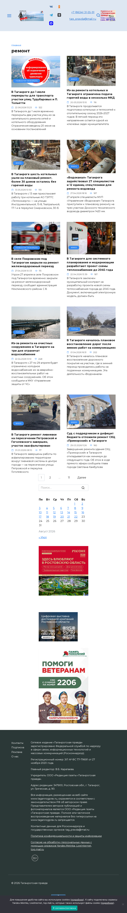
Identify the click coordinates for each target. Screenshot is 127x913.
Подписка (17, 747)
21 (68, 516)
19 (54, 516)
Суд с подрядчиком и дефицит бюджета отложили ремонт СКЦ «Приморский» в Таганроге (91, 437)
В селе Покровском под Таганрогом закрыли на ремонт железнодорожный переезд (35, 262)
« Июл (43, 537)
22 (76, 516)
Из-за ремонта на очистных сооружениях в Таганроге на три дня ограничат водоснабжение (32, 349)
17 (40, 516)
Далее (81, 477)
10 (40, 512)
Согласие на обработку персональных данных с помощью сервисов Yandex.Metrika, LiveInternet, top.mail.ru (61, 846)
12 (54, 512)
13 (61, 512)
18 (47, 516)
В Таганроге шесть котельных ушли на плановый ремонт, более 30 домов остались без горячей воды (34, 179)
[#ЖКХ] (91, 83)
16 (83, 512)
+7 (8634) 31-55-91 (82, 12)
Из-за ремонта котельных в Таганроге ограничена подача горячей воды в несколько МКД (91, 94)
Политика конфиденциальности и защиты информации (66, 836)
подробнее (77, 899)
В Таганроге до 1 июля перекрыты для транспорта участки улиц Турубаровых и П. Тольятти (34, 97)
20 (62, 516)
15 (75, 512)
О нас (15, 756)
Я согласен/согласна (64, 908)
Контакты (17, 743)
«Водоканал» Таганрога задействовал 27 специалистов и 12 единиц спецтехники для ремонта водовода (90, 183)
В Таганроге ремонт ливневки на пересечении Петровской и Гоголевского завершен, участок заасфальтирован (34, 440)
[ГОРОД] (35, 336)
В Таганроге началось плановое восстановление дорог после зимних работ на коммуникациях (91, 344)
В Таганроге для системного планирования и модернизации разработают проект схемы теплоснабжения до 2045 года (90, 264)
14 (68, 512)
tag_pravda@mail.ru (82, 18)
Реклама (16, 752)
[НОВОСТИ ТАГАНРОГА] (35, 85)
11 (69, 477)
